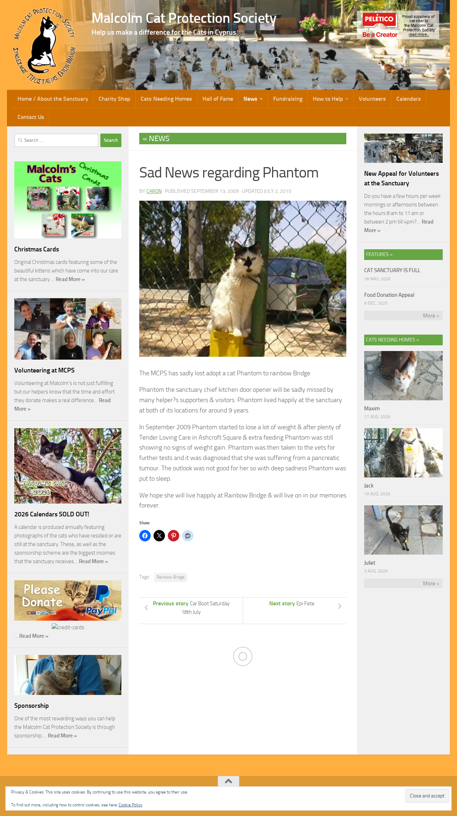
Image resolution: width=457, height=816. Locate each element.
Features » (379, 254)
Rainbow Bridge (171, 577)
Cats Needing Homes (166, 98)
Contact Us (30, 117)
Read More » (70, 279)
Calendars (408, 98)
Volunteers (372, 98)
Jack (368, 485)
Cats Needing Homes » (392, 340)
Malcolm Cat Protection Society (183, 18)
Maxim (372, 408)
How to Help (328, 98)
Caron (154, 191)
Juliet (369, 563)
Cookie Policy (130, 804)
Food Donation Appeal (389, 295)
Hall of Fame (217, 98)
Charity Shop (114, 98)
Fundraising (287, 98)
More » (431, 315)
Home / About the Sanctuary (52, 98)
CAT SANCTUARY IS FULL (392, 270)
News (250, 98)
